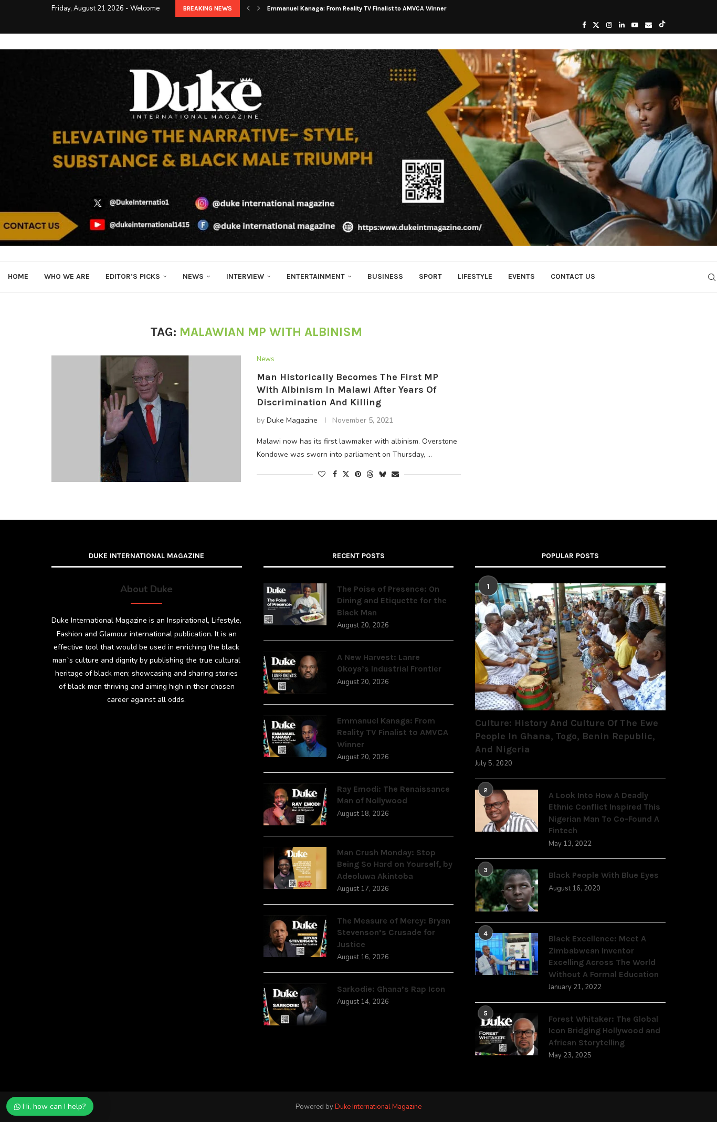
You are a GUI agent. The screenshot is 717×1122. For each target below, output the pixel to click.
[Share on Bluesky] (382, 474)
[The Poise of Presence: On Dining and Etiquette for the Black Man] (294, 604)
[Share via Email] (395, 474)
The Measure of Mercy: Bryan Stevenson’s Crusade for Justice (393, 932)
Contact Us (573, 276)
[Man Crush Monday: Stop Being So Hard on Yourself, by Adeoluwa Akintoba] (294, 868)
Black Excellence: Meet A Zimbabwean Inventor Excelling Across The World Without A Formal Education (604, 956)
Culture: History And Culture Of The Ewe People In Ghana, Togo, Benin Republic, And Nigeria (566, 736)
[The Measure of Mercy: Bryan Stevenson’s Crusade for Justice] (294, 936)
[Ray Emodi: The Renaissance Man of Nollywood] (294, 804)
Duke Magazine (292, 420)
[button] (248, 8)
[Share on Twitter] (346, 474)
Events (521, 276)
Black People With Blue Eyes (604, 875)
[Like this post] (321, 474)
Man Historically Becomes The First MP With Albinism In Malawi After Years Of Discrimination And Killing (347, 389)
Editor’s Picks (133, 276)
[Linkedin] (622, 25)
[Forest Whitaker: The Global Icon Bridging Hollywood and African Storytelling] (506, 1034)
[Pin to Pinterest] (358, 474)
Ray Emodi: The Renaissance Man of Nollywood (336, 8)
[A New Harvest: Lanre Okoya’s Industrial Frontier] (294, 673)
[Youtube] (634, 25)
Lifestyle (475, 276)
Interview (245, 276)
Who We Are (67, 276)
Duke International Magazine (378, 1106)
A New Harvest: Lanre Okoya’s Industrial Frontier (389, 663)
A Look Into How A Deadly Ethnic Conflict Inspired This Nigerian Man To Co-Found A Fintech (604, 812)
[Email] (648, 25)
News (193, 276)
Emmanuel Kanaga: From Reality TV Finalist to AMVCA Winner (392, 732)
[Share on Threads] (370, 474)
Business (385, 276)
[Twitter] (596, 25)
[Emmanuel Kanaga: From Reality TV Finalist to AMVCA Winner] (294, 736)
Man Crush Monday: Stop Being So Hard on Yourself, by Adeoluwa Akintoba (394, 864)
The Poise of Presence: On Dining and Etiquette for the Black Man (392, 600)
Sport (430, 276)
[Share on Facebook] (335, 474)
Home (18, 276)
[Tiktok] (662, 25)
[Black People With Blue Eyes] (506, 890)
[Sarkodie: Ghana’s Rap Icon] (294, 1004)
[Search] (712, 277)
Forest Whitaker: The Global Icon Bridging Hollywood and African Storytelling (604, 1030)
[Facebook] (584, 25)
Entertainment (316, 276)
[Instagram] (609, 25)
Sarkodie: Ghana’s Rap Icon (391, 989)
